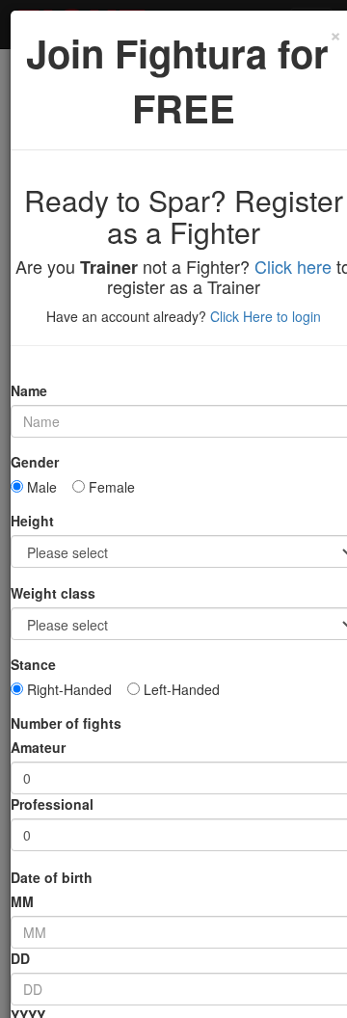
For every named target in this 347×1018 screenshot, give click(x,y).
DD (20, 958)
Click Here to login (265, 316)
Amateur (38, 747)
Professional (52, 804)
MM (22, 901)
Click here (293, 266)
